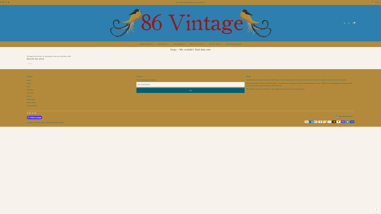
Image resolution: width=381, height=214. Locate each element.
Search (29, 80)
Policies (29, 96)
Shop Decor (163, 44)
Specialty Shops (196, 44)
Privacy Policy (31, 102)
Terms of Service (32, 106)
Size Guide (30, 93)
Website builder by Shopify (55, 122)
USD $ (377, 2)
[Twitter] (8, 2)
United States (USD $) (345, 116)
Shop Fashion (178, 44)
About (29, 83)
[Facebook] (1, 2)
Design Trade (31, 99)
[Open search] (345, 23)
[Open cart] (353, 23)
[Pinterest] (6, 2)
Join (190, 90)
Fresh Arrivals (146, 44)
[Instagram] (3, 2)
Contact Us (30, 90)
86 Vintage (41, 122)
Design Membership (233, 44)
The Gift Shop (214, 44)
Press (28, 86)
